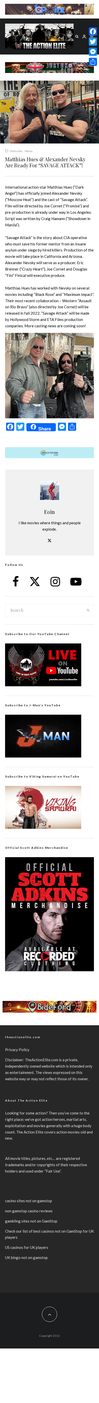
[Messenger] (93, 52)
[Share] (93, 62)
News (28, 151)
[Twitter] (93, 42)
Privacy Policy (17, 1049)
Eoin (49, 511)
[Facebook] (93, 31)
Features (16, 151)
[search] (88, 610)
